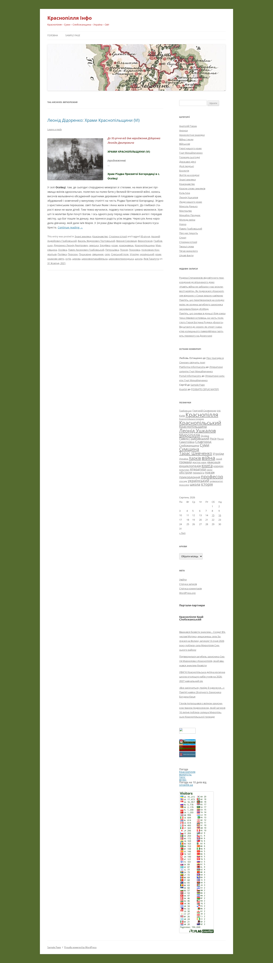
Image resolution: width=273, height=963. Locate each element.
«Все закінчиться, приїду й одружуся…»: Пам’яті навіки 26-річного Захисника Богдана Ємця (202, 692)
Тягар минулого (188, 251)
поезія (209, 472)
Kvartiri (183, 389)
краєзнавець (126, 245)
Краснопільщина (145, 245)
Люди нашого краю (190, 202)
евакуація (213, 462)
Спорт (182, 237)
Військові (184, 144)
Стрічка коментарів (190, 588)
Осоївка (62, 249)
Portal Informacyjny (190, 376)
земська (94, 245)
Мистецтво (185, 210)
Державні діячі (187, 161)
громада (185, 462)
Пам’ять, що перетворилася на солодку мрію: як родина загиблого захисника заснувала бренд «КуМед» (201, 304)
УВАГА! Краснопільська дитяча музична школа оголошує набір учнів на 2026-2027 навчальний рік (202, 676)
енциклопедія (190, 466)
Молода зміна (187, 219)
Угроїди (134, 254)
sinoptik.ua (186, 785)
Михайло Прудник (189, 215)
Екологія (184, 170)
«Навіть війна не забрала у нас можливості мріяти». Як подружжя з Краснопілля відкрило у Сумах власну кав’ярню (201, 291)
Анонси (183, 130)
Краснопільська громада (191, 418)
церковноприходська (121, 258)
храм (158, 254)
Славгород (203, 441)
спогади (183, 481)
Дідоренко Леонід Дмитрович (71, 245)
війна (208, 457)
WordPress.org (187, 593)
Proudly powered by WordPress (80, 947)
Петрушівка (112, 249)
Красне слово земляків (192, 188)
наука (209, 469)
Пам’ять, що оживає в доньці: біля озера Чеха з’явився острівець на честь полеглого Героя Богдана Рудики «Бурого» (202, 318)
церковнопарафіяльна (95, 258)
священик (98, 254)
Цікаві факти (186, 255)
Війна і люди (186, 139)
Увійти (183, 579)
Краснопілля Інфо (69, 17)
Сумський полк (120, 254)
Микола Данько (188, 206)
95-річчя (145, 236)
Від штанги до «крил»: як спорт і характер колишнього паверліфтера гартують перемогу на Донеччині (201, 331)
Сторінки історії (118, 236)
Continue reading (70, 227)
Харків (195, 458)
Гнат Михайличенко (191, 152)
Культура (184, 193)
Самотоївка (186, 442)
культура (184, 469)
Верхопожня (145, 241)
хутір (68, 258)
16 (219, 515)
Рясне (220, 438)
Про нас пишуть (188, 233)
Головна (52, 35)
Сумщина (189, 449)
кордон (218, 466)
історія (207, 484)
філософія (184, 484)
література (198, 469)
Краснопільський (200, 422)
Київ (182, 415)
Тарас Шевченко (195, 453)
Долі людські (186, 166)
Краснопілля (202, 414)
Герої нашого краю (190, 148)
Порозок (73, 254)
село (107, 254)
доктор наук (199, 462)
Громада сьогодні (189, 157)
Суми (204, 445)
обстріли (185, 472)
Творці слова (186, 246)
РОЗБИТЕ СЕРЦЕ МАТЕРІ (205, 389)
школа (138, 258)
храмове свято (55, 258)
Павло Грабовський (190, 228)
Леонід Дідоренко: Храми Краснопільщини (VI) (93, 120)
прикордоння (189, 477)
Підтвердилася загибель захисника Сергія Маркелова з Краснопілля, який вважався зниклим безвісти (202, 661)
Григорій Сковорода (204, 410)
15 (213, 515)
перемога (198, 472)
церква (76, 258)
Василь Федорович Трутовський (96, 241)
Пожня (124, 249)
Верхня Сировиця (126, 241)
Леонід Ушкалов (188, 197)
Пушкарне (85, 254)
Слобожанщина (189, 445)
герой (219, 458)
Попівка (62, 254)
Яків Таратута (151, 258)
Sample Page (72, 35)
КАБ (219, 410)
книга (207, 465)
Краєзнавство (100, 236)
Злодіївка (105, 245)
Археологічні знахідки (192, 135)
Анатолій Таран (188, 126)
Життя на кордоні (189, 175)
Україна (183, 458)
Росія (213, 438)
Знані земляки (83, 236)
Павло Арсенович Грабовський (86, 249)
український (147, 254)
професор (212, 476)
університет (216, 481)
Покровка (134, 249)
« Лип (182, 533)
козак (114, 245)
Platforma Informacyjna (192, 367)
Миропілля (189, 435)
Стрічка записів (188, 584)
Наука (182, 224)
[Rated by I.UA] (187, 732)
